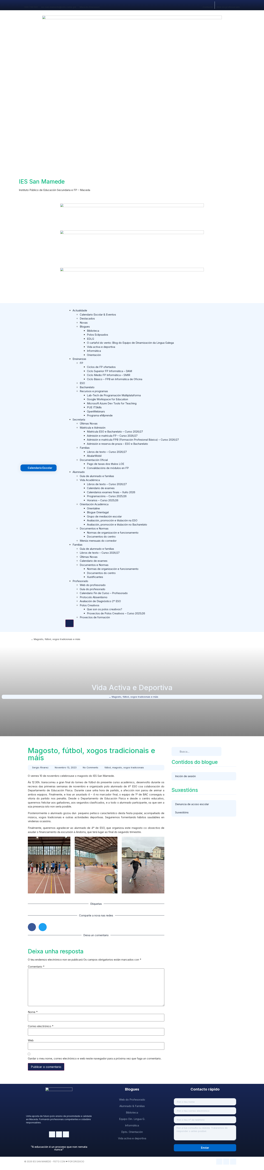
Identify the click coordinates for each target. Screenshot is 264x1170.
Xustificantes (95, 577)
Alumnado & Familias (132, 1106)
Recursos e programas (94, 391)
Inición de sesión (185, 776)
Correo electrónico (40, 1026)
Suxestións (182, 812)
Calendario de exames (101, 488)
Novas (84, 322)
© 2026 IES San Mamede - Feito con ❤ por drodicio (54, 1161)
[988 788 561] (25, 3)
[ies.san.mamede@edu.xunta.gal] (42, 3)
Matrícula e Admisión (92, 427)
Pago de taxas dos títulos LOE (105, 464)
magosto (117, 767)
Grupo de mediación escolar (104, 516)
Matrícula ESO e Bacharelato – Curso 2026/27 (115, 431)
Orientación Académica (94, 504)
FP (81, 363)
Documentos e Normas (94, 528)
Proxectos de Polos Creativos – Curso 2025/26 (116, 613)
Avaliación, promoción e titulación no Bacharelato (117, 524)
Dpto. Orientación (132, 1132)
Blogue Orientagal (98, 512)
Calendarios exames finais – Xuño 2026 (111, 492)
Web (31, 1040)
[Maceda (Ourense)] (81, 3)
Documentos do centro (101, 536)
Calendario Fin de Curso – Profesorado (104, 593)
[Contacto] (204, 3)
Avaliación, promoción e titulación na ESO (112, 520)
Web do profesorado (228, 7)
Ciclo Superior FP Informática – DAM (109, 371)
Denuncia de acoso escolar (192, 804)
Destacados (87, 318)
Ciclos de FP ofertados (101, 367)
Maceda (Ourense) (90, 7)
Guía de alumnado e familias (97, 476)
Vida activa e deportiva (101, 347)
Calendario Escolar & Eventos (98, 314)
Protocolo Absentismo (93, 597)
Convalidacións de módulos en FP (108, 468)
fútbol (108, 767)
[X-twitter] (66, 1134)
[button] (32, 927)
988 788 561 (31, 7)
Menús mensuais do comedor (98, 540)
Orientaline (93, 508)
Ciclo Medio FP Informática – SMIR (108, 375)
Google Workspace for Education (107, 399)
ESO (82, 383)
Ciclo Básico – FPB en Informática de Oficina (114, 379)
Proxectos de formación (95, 617)
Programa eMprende (100, 415)
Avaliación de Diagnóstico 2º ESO (100, 601)
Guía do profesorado (92, 589)
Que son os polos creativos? (104, 609)
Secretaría (79, 419)
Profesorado (80, 581)
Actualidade (80, 310)
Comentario (36, 966)
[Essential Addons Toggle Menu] (69, 623)
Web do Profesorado (132, 1099)
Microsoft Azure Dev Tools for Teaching (111, 403)
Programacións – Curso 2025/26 (107, 496)
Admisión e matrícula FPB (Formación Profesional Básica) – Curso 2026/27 (133, 439)
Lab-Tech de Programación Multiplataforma (114, 395)
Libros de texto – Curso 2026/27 (107, 452)
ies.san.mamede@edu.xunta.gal (58, 7)
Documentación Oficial (94, 460)
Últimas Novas (89, 423)
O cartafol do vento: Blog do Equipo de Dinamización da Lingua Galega (130, 342)
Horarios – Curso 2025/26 (102, 500)
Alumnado (79, 472)
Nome (33, 1012)
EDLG (90, 338)
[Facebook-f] (59, 1134)
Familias (85, 447)
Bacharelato (87, 387)
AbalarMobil (94, 455)
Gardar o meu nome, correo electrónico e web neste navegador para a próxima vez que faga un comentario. (94, 1058)
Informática (94, 350)
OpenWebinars (96, 411)
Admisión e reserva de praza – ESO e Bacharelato (117, 443)
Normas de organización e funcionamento (112, 532)
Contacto (208, 7)
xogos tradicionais (133, 767)
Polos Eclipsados (97, 334)
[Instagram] (52, 1134)
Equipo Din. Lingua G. (132, 1119)
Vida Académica (90, 480)
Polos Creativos (89, 605)
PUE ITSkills (94, 407)
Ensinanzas (79, 359)
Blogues (85, 326)
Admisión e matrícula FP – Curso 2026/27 (112, 435)
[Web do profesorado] (218, 3)
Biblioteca (93, 330)
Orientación (94, 355)
